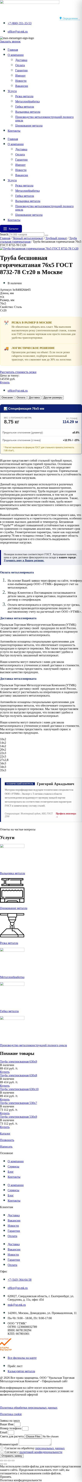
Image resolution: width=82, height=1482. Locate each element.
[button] (7, 1065)
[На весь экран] (5, 1460)
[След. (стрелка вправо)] (5, 1464)
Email (4, 1432)
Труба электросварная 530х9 (18, 1116)
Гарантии (21, 70)
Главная (13, 49)
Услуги (12, 91)
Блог (11, 1171)
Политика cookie (11, 1414)
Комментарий (9, 1444)
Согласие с (33, 1452)
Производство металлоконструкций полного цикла (33, 1045)
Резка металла (24, 96)
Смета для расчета (12, 1436)
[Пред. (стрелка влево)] (1, 1464)
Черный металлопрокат (28, 238)
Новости (21, 80)
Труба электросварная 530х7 (18, 1103)
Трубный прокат (56, 238)
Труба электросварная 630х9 (18, 1061)
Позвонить (7, 1140)
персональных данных (50, 1448)
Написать (6, 1146)
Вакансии (21, 86)
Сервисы (13, 1166)
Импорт (20, 75)
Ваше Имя (7, 1424)
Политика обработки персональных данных (28, 1407)
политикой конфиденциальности (40, 1452)
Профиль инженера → (66, 815)
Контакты (14, 130)
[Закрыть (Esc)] (12, 1460)
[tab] (7, 397)
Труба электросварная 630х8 (18, 1075)
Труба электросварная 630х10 (19, 1089)
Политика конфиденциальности (21, 1401)
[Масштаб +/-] (1, 1460)
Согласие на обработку (35, 1448)
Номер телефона (11, 1428)
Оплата (20, 65)
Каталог (5, 1133)
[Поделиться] (9, 1460)
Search (4, 234)
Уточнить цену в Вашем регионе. (24, 560)
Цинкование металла (29, 125)
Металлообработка (27, 101)
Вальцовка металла (27, 111)
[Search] (46, 235)
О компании (16, 54)
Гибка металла (24, 106)
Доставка (21, 60)
